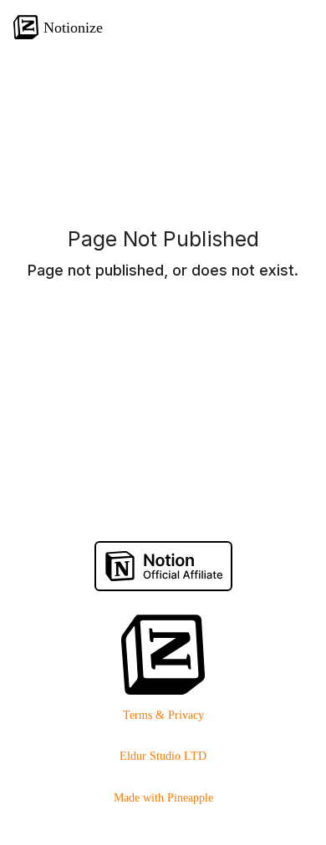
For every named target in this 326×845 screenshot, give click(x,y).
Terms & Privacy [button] (163, 715)
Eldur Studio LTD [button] (163, 756)
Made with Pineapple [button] (163, 798)
